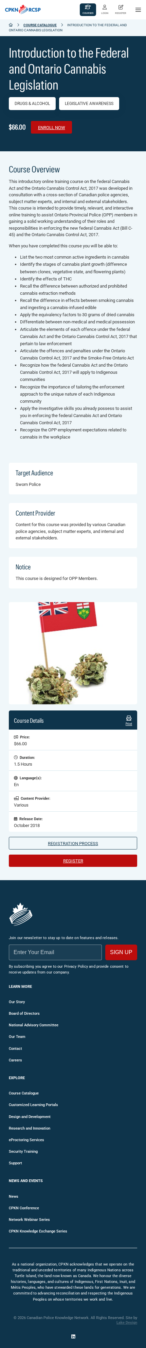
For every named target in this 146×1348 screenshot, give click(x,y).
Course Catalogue (40, 25)
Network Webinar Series (29, 1219)
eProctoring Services (26, 1140)
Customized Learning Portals (33, 1105)
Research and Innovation (29, 1128)
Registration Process (73, 843)
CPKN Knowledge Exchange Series (38, 1231)
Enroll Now (51, 127)
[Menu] (138, 9)
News (13, 1196)
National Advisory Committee (33, 1025)
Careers (15, 1060)
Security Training (23, 1151)
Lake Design (126, 1322)
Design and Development (30, 1117)
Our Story (17, 1002)
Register (73, 860)
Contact (15, 1048)
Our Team (17, 1037)
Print (129, 724)
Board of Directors (24, 1013)
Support (15, 1163)
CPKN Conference (24, 1208)
